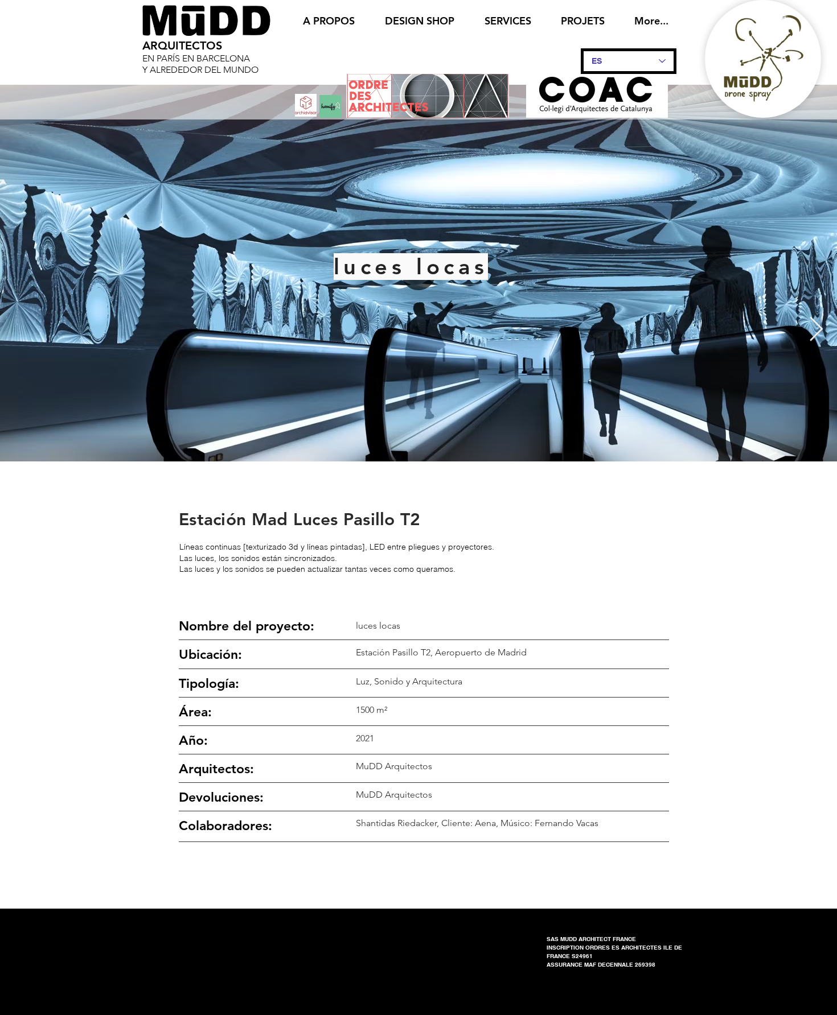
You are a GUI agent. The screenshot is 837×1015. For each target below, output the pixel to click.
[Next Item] (816, 330)
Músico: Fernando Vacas (549, 823)
